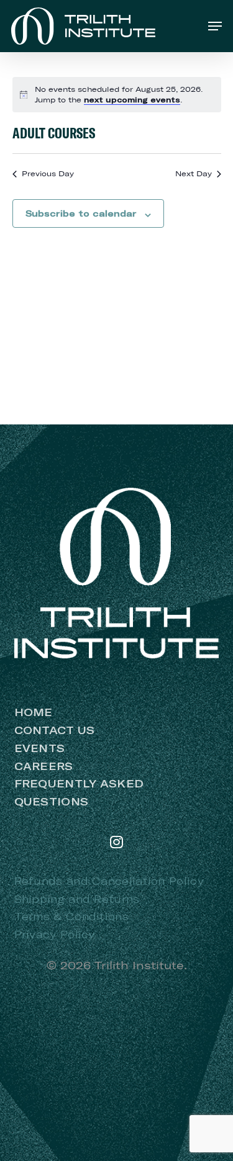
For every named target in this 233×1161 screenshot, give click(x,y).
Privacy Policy (54, 934)
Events (39, 748)
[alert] (116, 94)
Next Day (193, 173)
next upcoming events (132, 99)
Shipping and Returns (77, 898)
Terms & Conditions (71, 916)
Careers (43, 766)
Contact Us (54, 730)
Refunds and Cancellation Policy (109, 880)
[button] (215, 26)
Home (33, 712)
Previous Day (48, 173)
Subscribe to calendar (81, 213)
